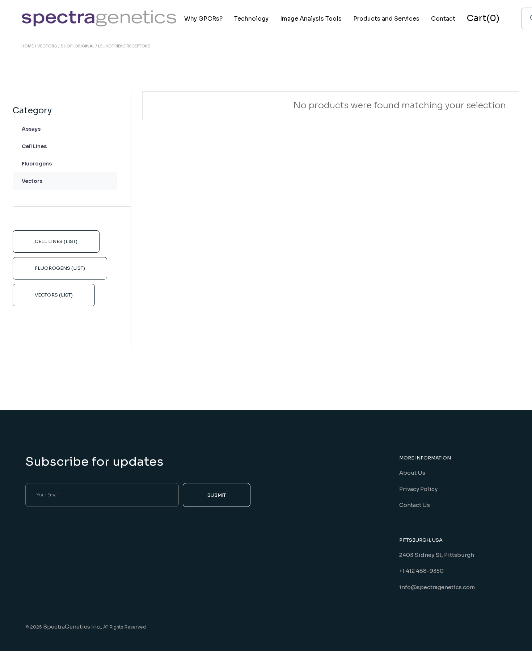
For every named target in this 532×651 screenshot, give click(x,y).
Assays (31, 129)
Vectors (32, 181)
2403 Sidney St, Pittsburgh (436, 554)
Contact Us (414, 504)
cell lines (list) (56, 241)
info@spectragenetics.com (437, 587)
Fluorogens (37, 163)
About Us (412, 472)
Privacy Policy (418, 489)
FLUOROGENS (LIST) (60, 268)
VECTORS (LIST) (54, 295)
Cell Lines (34, 146)
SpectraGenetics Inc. (72, 626)
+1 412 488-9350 (421, 570)
